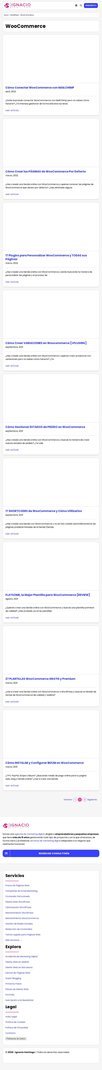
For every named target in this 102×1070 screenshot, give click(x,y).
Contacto (10, 1033)
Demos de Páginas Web (17, 972)
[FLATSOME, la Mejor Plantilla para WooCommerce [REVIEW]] (51, 566)
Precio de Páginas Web (17, 885)
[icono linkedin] (79, 1057)
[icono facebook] (84, 1057)
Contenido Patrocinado (17, 896)
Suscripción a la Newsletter (19, 1000)
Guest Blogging (13, 978)
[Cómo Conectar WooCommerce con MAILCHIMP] (51, 59)
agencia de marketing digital (29, 834)
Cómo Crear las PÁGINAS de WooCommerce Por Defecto (45, 171)
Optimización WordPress (18, 907)
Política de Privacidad (16, 1027)
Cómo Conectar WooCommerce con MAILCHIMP (39, 87)
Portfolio (9, 994)
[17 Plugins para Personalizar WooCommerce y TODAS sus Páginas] (51, 226)
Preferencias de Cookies (16, 1039)
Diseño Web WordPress (17, 901)
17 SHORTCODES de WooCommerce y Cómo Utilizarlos (43, 511)
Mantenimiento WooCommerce (22, 918)
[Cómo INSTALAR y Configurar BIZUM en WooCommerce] (51, 734)
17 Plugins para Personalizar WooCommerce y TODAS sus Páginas (46, 257)
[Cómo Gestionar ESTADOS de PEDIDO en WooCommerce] (51, 398)
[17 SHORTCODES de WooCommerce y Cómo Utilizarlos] (51, 482)
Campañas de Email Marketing (21, 890)
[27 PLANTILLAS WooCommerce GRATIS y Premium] (51, 650)
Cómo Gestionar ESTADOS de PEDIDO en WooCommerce (45, 427)
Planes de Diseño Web (17, 989)
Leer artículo (12, 110)
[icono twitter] (89, 1057)
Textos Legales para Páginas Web (23, 934)
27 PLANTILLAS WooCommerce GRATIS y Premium (40, 679)
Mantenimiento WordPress (19, 912)
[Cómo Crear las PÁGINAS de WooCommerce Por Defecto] (51, 143)
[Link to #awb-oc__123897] (81, 5)
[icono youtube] (95, 1057)
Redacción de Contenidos (18, 929)
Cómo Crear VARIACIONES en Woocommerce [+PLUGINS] (46, 343)
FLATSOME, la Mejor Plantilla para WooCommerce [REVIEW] (47, 595)
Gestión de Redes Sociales (19, 923)
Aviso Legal (11, 1016)
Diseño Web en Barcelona (18, 967)
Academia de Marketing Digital (21, 956)
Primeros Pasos (13, 983)
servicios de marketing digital (45, 840)
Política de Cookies (15, 1022)
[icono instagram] (73, 1057)
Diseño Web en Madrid (17, 961)
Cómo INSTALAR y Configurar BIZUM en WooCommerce (44, 763)
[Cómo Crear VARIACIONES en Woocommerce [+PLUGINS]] (51, 314)
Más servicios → (13, 940)
